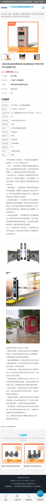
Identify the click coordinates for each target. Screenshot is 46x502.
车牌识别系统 (25, 14)
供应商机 (16, 14)
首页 (10, 14)
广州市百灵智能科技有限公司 (19, 483)
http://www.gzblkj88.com (8, 426)
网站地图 (38, 486)
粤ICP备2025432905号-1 (29, 480)
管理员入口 (30, 486)
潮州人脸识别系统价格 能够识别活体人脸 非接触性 (18, 466)
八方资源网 (16, 486)
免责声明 (24, 486)
